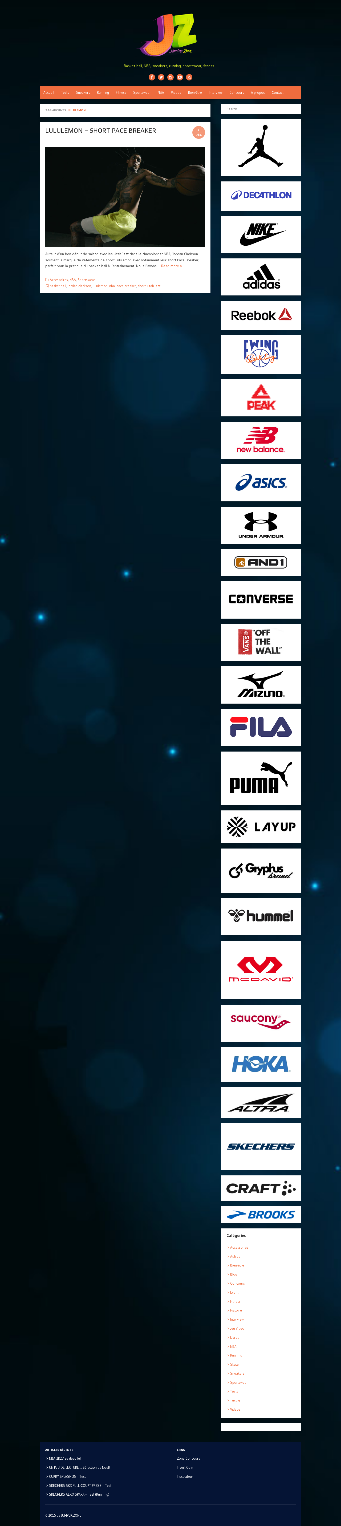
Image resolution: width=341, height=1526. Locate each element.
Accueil (48, 92)
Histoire (236, 1310)
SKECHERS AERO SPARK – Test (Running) (79, 1494)
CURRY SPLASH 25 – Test (67, 1476)
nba (112, 286)
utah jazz (154, 286)
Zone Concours (188, 1458)
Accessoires (59, 280)
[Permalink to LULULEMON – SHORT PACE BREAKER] (125, 197)
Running (103, 92)
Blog (233, 1274)
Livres (234, 1337)
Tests (65, 92)
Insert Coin (185, 1467)
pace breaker (126, 286)
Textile (235, 1400)
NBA (161, 92)
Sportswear (142, 92)
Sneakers (83, 92)
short (142, 286)
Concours (236, 92)
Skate (234, 1364)
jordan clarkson (79, 286)
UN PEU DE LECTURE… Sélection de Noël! (79, 1467)
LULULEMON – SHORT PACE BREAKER (100, 130)
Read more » (171, 265)
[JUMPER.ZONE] (170, 34)
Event (234, 1292)
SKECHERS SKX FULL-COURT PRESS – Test (80, 1485)
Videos (176, 92)
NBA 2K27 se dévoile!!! (65, 1458)
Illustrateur (185, 1476)
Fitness (121, 92)
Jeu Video (237, 1328)
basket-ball (58, 286)
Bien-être (195, 92)
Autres (235, 1256)
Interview (215, 92)
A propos (258, 92)
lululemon (100, 286)
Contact (277, 92)
